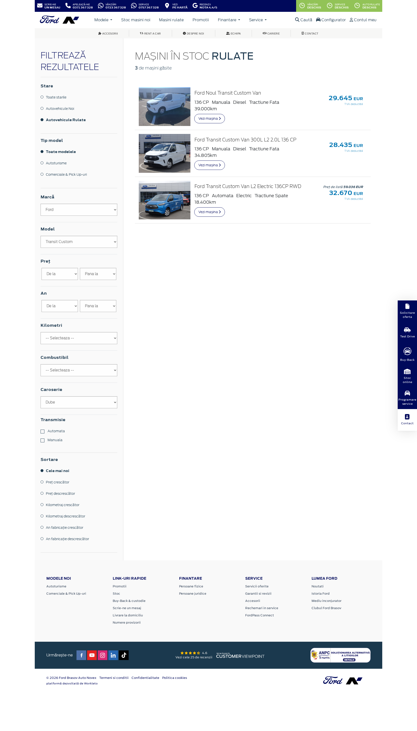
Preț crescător (57, 482)
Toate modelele (61, 151)
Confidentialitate (145, 677)
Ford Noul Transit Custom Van (228, 93)
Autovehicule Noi (60, 109)
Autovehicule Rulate (66, 119)
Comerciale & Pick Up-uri (66, 174)
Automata (56, 431)
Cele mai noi (57, 470)
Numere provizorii (127, 622)
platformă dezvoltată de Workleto (72, 683)
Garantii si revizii (258, 593)
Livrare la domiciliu (128, 615)
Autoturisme (56, 163)
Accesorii (252, 601)
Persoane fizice (191, 586)
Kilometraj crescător (62, 505)
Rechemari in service (261, 608)
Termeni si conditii (114, 677)
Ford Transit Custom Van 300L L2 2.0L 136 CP (245, 140)
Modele (101, 20)
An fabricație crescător (64, 527)
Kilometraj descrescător (65, 516)
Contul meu (364, 20)
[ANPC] (340, 655)
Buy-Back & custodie (129, 601)
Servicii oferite (257, 586)
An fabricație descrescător (67, 539)
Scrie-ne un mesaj (127, 608)
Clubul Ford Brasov (326, 608)
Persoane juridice (192, 593)
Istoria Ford (321, 593)
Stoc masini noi (135, 20)
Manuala (55, 440)
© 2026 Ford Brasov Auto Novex (71, 677)
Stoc (116, 593)
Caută (305, 20)
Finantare (227, 20)
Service (256, 20)
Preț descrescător (60, 493)
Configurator (333, 20)
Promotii (201, 20)
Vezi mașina (208, 118)
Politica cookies (174, 677)
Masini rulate (171, 20)
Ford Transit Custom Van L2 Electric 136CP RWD (248, 186)
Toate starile (56, 97)
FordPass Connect (259, 615)
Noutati (318, 586)
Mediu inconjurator (326, 601)
